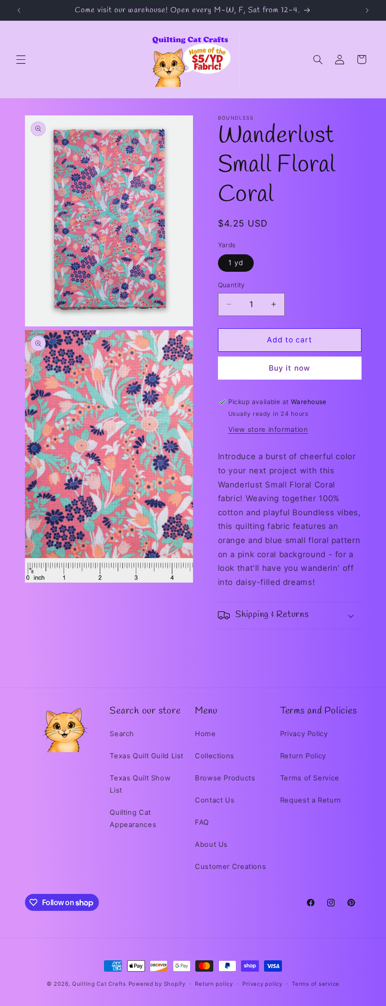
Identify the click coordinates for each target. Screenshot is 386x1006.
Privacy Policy (304, 734)
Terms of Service (309, 778)
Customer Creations (230, 866)
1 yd (235, 263)
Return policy (214, 984)
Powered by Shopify (157, 984)
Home (205, 734)
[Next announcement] (367, 10)
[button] (21, 59)
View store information (268, 429)
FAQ (202, 822)
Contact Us (214, 800)
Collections (214, 756)
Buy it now (289, 368)
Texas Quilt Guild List (147, 756)
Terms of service (315, 984)
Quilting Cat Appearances (133, 818)
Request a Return (310, 800)
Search (122, 734)
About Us (211, 844)
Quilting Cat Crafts (99, 984)
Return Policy (303, 756)
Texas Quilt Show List (140, 784)
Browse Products (225, 778)
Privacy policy (262, 984)
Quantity (231, 285)
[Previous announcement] (18, 10)
